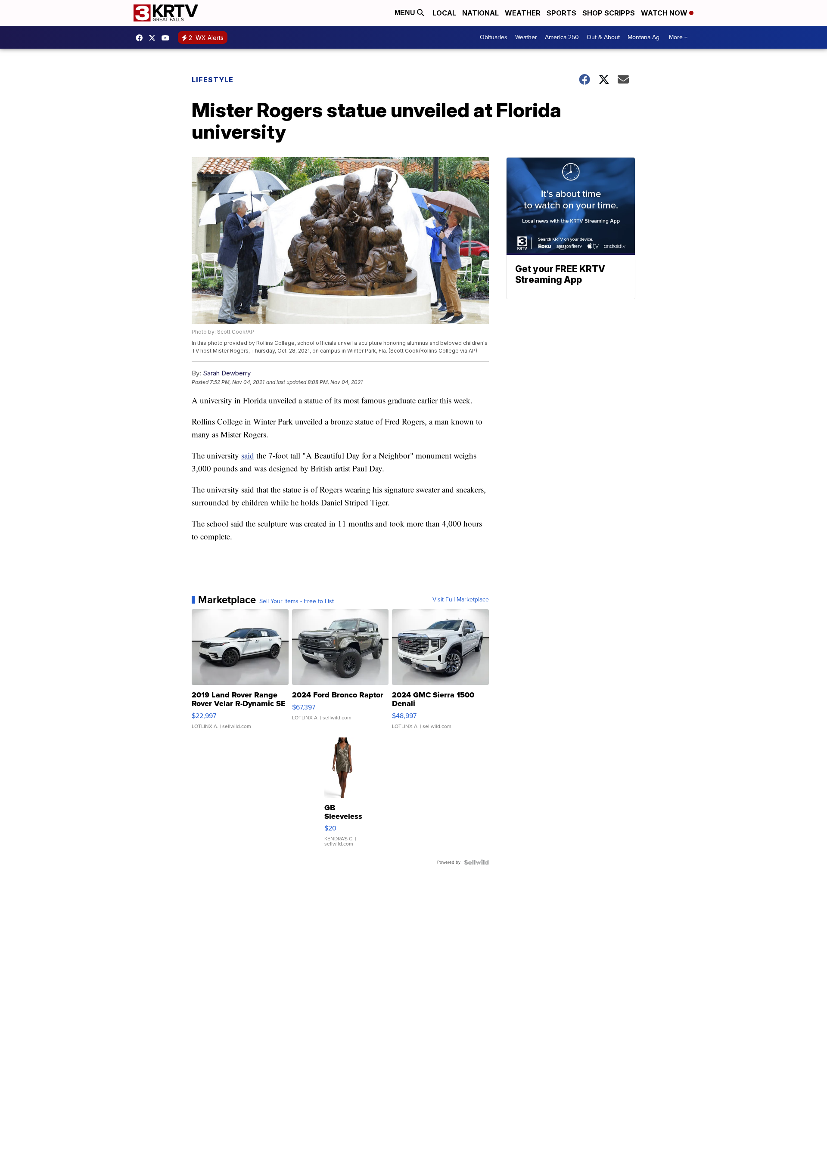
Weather (523, 13)
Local (444, 13)
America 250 (562, 37)
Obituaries (493, 37)
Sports (561, 13)
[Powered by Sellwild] (476, 862)
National (480, 13)
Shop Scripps (608, 13)
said (247, 455)
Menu (406, 12)
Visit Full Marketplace (460, 600)
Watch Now (665, 13)
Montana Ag (643, 37)
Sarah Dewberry (227, 373)
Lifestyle (212, 79)
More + (678, 37)
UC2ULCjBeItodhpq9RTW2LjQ (168, 37)
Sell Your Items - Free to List (296, 601)
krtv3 (141, 37)
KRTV (154, 37)
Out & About (603, 37)
